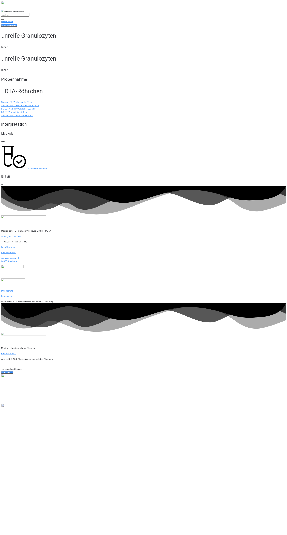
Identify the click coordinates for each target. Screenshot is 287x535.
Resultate (7, 22)
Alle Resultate (9, 25)
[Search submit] (2, 19)
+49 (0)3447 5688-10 (11, 236)
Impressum (6, 296)
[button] (24, 168)
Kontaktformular (8, 252)
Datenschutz (7, 291)
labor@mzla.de (8, 247)
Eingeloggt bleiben (13, 369)
